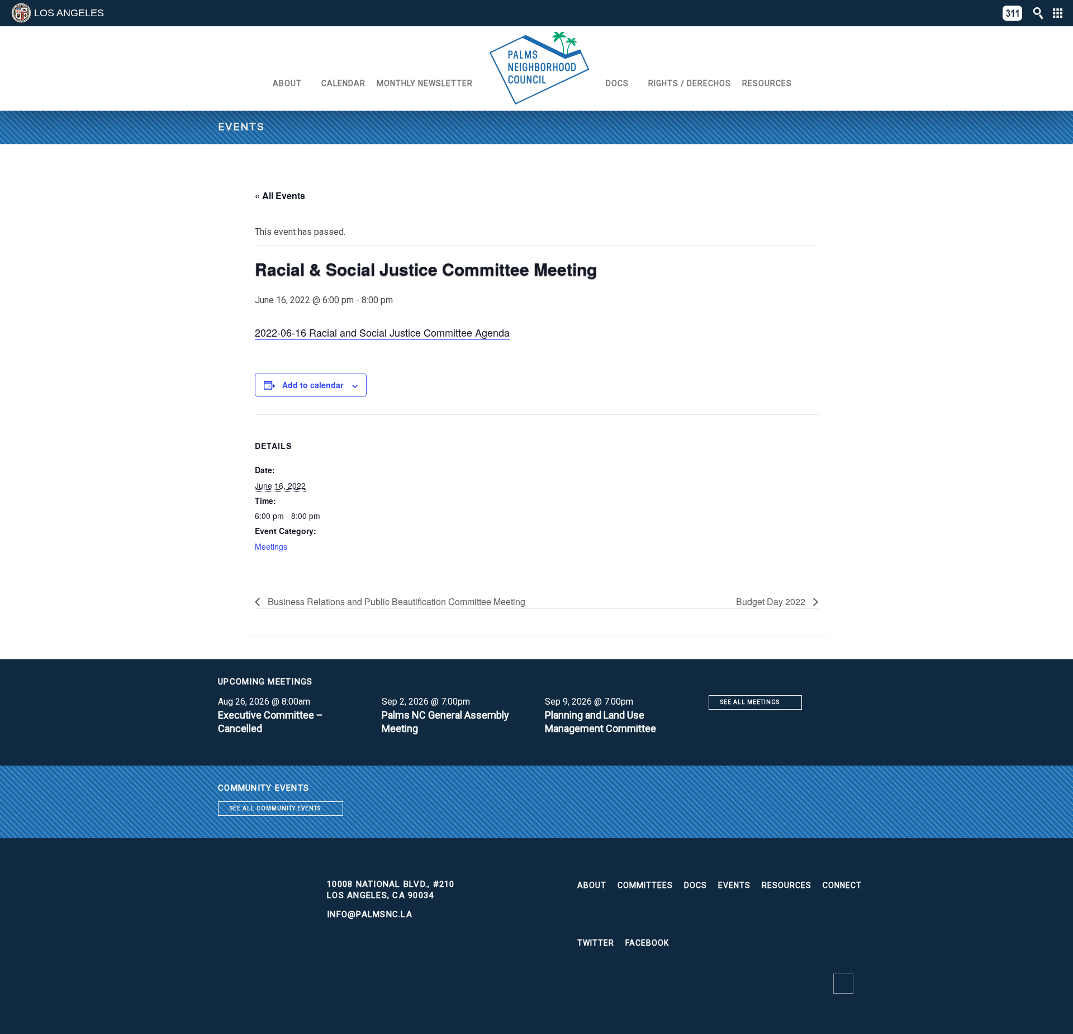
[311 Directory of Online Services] (1013, 13)
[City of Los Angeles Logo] (21, 13)
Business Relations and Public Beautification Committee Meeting (395, 601)
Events (734, 885)
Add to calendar (312, 384)
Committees (645, 885)
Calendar (343, 83)
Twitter (595, 942)
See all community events (275, 808)
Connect (842, 885)
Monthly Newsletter (425, 83)
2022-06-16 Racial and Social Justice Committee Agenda (382, 332)
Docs (617, 83)
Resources (767, 83)
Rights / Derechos (689, 83)
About (287, 83)
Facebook (647, 942)
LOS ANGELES (69, 12)
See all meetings (750, 702)
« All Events (280, 195)
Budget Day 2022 (772, 601)
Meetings (271, 546)
